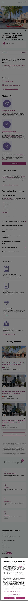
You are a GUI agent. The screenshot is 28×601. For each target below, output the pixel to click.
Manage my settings (14, 594)
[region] (14, 579)
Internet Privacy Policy (7, 591)
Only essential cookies (9, 598)
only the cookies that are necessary (17, 575)
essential (20, 566)
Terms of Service (16, 591)
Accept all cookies (20, 598)
